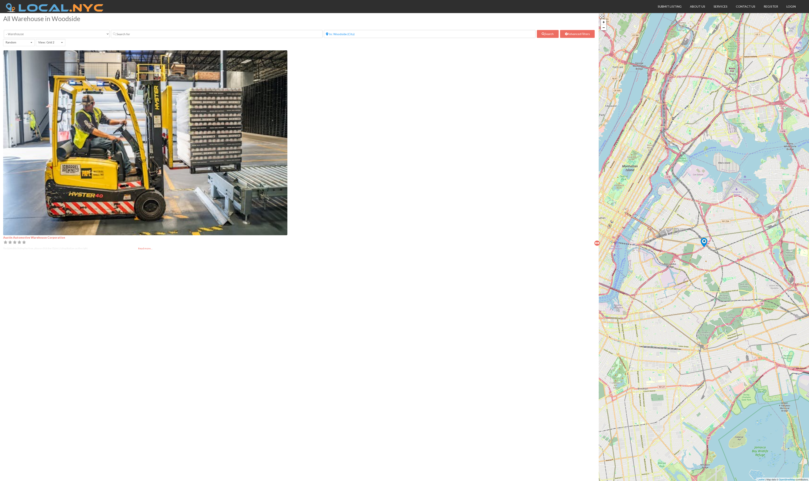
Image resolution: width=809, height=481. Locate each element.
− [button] (604, 27)
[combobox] (19, 42)
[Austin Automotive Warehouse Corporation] (704, 242)
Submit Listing (670, 6)
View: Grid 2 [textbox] (46, 42)
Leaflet (761, 479)
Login (791, 6)
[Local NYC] (54, 11)
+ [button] (604, 22)
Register (771, 6)
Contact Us (745, 6)
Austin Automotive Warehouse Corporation (34, 237)
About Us (697, 6)
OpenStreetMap (787, 479)
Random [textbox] (10, 42)
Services (720, 6)
